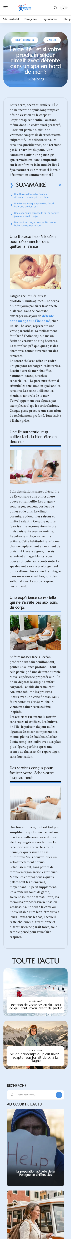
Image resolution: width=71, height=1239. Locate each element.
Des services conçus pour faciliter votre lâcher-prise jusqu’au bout (35, 224)
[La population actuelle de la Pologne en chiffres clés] (35, 1147)
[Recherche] (55, 7)
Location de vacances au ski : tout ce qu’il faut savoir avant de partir (35, 1006)
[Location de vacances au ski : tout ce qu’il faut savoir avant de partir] (35, 992)
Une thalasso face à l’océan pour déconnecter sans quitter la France (32, 195)
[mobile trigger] (6, 7)
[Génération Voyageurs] (24, 7)
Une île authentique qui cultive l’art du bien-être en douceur (34, 205)
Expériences (24, 40)
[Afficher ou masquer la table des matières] (53, 185)
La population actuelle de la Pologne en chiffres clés (35, 1173)
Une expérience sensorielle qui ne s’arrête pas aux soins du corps (36, 214)
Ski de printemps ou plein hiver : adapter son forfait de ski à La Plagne (35, 1057)
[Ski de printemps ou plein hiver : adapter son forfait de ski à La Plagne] (35, 1045)
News (53, 40)
